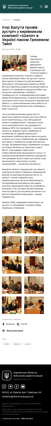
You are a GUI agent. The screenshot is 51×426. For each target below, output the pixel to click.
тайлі (6, 344)
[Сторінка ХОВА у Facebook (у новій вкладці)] (17, 386)
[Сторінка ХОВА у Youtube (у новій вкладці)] (23, 386)
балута (17, 344)
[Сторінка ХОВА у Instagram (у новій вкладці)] (4, 386)
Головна (5, 20)
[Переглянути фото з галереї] (12, 225)
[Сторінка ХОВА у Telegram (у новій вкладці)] (10, 386)
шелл (27, 344)
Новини (16, 20)
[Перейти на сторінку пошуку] (41, 6)
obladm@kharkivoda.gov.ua (17, 396)
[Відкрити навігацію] (46, 6)
